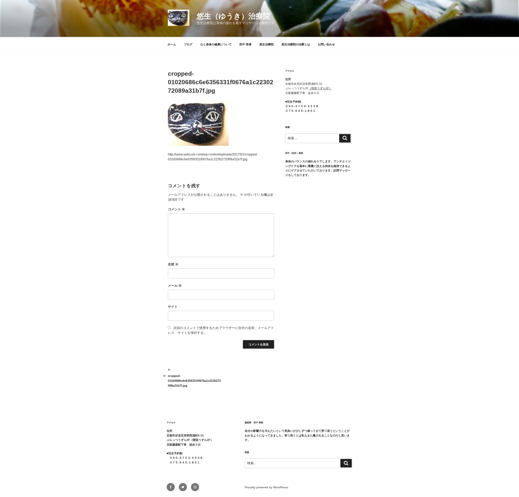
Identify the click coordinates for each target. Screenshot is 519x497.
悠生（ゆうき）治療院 (233, 16)
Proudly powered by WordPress (266, 487)
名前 (173, 264)
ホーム (171, 44)
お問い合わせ (326, 44)
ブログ (188, 44)
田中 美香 (245, 44)
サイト (173, 306)
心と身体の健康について (216, 44)
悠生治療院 (267, 44)
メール (175, 285)
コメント (176, 209)
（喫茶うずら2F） (320, 88)
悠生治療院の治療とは (296, 44)
